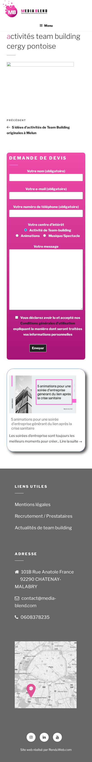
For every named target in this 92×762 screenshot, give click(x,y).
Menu (48, 25)
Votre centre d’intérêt (50, 230)
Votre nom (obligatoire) (46, 171)
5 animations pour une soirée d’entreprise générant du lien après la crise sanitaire (41, 423)
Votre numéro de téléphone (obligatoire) (46, 207)
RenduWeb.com (60, 750)
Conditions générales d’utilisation (47, 323)
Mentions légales (32, 504)
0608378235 (35, 617)
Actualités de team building (43, 527)
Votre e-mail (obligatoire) (46, 189)
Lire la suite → (71, 441)
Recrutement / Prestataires (43, 516)
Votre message (46, 247)
